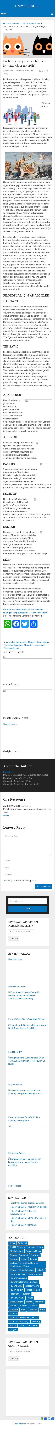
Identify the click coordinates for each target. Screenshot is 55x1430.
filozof (31, 642)
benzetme (21, 642)
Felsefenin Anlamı (27, 70)
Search (27, 909)
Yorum (13, 1325)
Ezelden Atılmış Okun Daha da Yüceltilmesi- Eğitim (24, 1264)
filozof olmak (42, 642)
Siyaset (33, 1305)
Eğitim (13, 1270)
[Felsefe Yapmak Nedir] (27, 702)
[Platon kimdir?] (27, 669)
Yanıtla (6, 815)
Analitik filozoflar (17, 1247)
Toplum (13, 1313)
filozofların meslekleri (34, 645)
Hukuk (30, 1298)
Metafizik (39, 1302)
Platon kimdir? (11, 684)
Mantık (29, 1302)
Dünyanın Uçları (33, 1251)
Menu (4, 14)
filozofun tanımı (11, 648)
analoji (12, 642)
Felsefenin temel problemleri (23, 1282)
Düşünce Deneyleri (19, 1255)
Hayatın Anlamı (17, 1298)
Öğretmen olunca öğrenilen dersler (27, 1203)
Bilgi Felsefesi (16, 1251)
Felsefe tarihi (16, 1286)
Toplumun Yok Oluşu (19, 1321)
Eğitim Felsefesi (26, 1270)
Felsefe (40, 1270)
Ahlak (12, 1243)
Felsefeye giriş (32, 1286)
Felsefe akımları (17, 1274)
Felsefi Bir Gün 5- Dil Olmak (23, 1225)
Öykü (21, 1325)
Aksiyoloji (22, 1243)
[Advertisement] (27, 1393)
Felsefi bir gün (16, 1290)
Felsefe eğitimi (35, 1274)
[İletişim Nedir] (27, 736)
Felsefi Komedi (33, 1290)
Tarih (23, 1309)
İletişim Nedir (11, 751)
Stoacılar (14, 1309)
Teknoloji (32, 1309)
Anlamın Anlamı (35, 1247)
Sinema (24, 1305)
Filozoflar (14, 1294)
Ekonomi (14, 1259)
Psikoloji (13, 1305)
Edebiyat (35, 1255)
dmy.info (9, 70)
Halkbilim (25, 1294)
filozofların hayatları (13, 645)
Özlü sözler (32, 1325)
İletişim (13, 1329)
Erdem (24, 1259)
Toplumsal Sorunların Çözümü (24, 1317)
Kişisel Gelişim (16, 1302)
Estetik (33, 1259)
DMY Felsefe (27, 6)
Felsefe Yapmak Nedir (15, 717)
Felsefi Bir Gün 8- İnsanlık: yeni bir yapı (28, 1207)
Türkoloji (36, 1321)
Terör (42, 1309)
